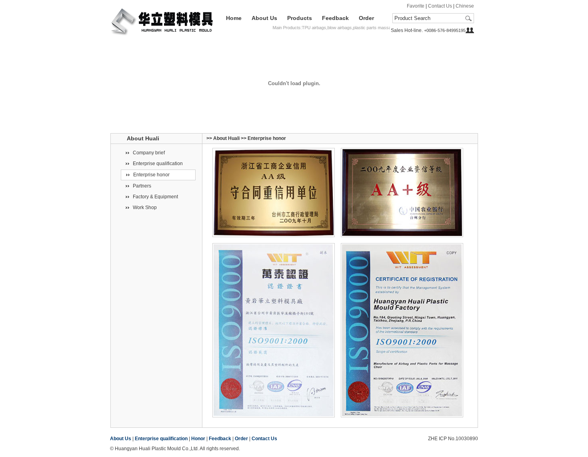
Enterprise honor (151, 175)
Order (366, 18)
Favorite (415, 6)
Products (299, 18)
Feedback (335, 18)
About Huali (226, 138)
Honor (198, 438)
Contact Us (440, 6)
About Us (264, 18)
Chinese (465, 6)
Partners (142, 186)
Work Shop (145, 207)
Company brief (149, 153)
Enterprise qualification (158, 163)
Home (234, 18)
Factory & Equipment (155, 197)
